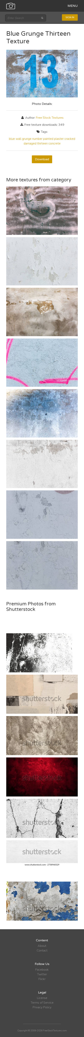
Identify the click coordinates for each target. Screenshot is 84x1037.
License (42, 998)
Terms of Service (42, 1002)
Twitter (42, 974)
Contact (42, 950)
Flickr (42, 979)
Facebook (42, 970)
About (42, 946)
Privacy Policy (42, 1007)
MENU (73, 6)
